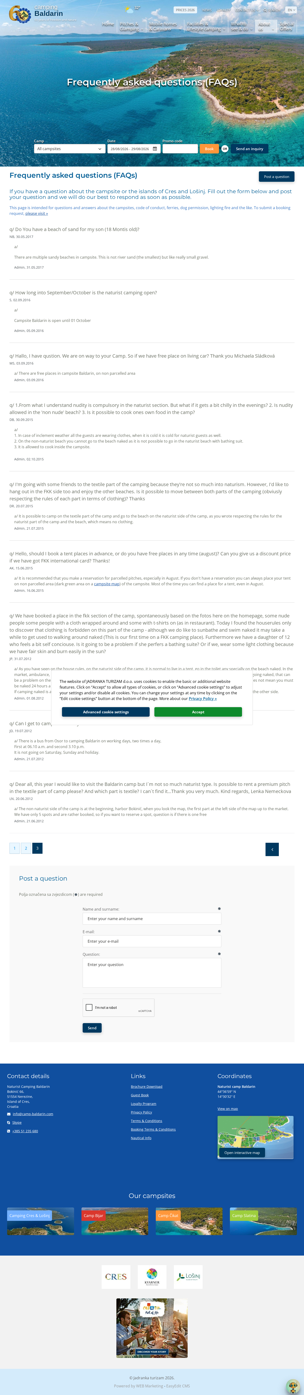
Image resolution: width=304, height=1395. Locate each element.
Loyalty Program (143, 1103)
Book (209, 148)
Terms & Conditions (146, 1121)
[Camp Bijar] (114, 1233)
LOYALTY (223, 10)
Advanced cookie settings (106, 712)
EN (290, 10)
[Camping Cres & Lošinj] (40, 1233)
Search (274, 10)
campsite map (106, 584)
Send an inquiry (249, 148)
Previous (272, 849)
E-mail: (89, 931)
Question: (91, 954)
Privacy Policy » (203, 698)
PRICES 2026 (185, 10)
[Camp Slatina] (263, 1233)
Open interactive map (242, 1152)
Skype (17, 1122)
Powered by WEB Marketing (138, 1386)
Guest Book (140, 1095)
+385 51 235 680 (25, 1131)
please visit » (36, 213)
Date (111, 140)
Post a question (276, 176)
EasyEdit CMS (178, 1386)
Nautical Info (141, 1138)
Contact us (245, 10)
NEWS (207, 10)
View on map (228, 1108)
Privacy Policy (141, 1112)
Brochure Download (146, 1086)
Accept (198, 712)
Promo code (172, 140)
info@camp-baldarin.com (33, 1114)
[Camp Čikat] (189, 1233)
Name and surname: (101, 909)
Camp (39, 140)
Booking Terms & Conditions (153, 1129)
